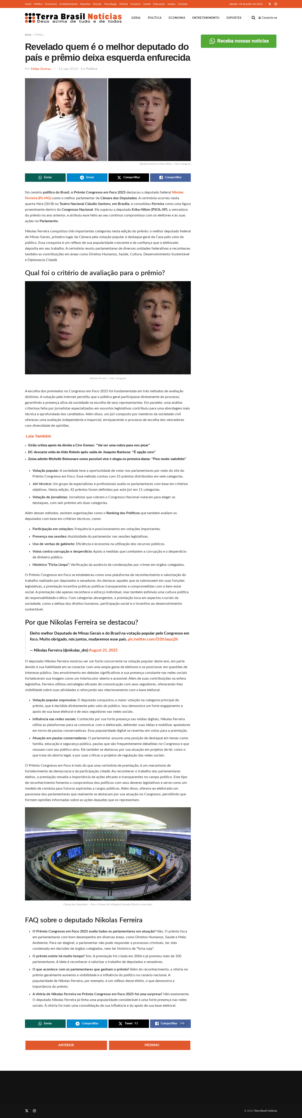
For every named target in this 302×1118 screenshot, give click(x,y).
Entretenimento (68, 4)
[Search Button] (253, 17)
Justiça (171, 4)
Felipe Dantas (41, 69)
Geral (28, 4)
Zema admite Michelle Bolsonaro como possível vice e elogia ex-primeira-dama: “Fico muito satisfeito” (107, 459)
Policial (123, 4)
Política (38, 4)
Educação (159, 4)
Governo (135, 4)
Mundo (97, 4)
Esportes (85, 4)
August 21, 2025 (103, 650)
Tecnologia (110, 4)
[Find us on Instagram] (275, 4)
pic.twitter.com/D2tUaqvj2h (153, 639)
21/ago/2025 (69, 69)
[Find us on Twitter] (269, 4)
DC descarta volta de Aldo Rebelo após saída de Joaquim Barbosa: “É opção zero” (92, 452)
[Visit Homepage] (73, 18)
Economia (51, 4)
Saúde (147, 4)
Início (28, 34)
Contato (182, 4)
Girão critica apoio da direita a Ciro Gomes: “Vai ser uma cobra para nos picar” (89, 445)
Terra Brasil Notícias (265, 1110)
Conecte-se (269, 17)
